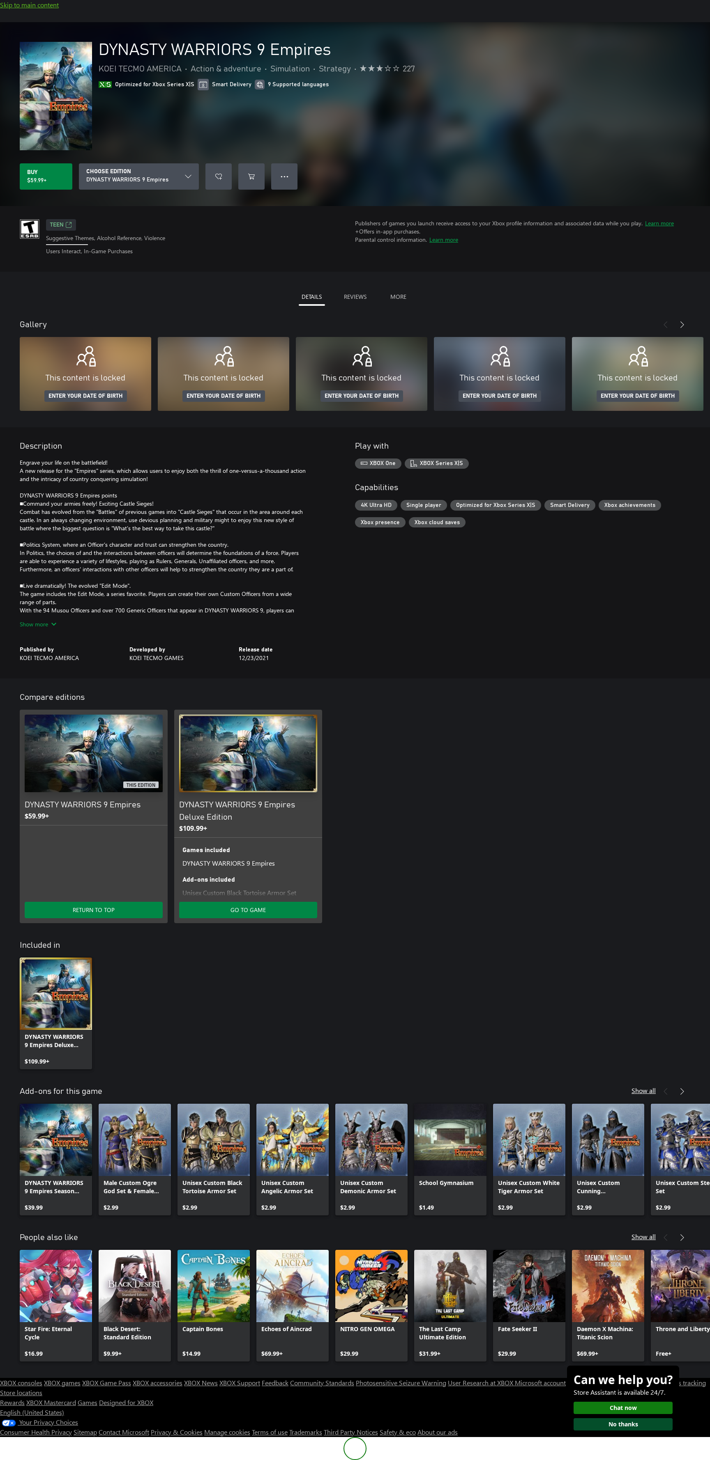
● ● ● (284, 176)
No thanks (623, 1424)
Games (87, 1402)
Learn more (659, 223)
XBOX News (201, 1382)
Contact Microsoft (124, 1432)
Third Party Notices (351, 1432)
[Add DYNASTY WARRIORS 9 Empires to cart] (251, 176)
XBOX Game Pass (106, 1382)
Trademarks (305, 1432)
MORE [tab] (398, 296)
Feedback (275, 1382)
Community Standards (322, 1382)
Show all (644, 1090)
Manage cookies (227, 1432)
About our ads (437, 1432)
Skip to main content (29, 4)
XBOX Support (239, 1382)
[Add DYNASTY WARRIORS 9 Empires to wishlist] (218, 176)
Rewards (12, 1402)
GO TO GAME (248, 910)
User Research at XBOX (481, 1382)
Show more (34, 624)
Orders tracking (684, 1382)
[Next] (682, 324)
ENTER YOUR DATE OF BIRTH (85, 396)
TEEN (57, 225)
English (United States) (32, 1412)
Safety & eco (398, 1432)
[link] (56, 1013)
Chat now (623, 1408)
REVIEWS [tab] (355, 296)
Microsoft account (540, 1382)
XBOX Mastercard (51, 1402)
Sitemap (85, 1432)
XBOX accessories (157, 1382)
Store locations (21, 1392)
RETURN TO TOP (94, 910)
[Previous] (665, 324)
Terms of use (270, 1432)
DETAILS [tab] (312, 296)
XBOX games (62, 1382)
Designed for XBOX (126, 1402)
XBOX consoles (21, 1382)
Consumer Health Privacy (36, 1432)
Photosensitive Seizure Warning (401, 1382)
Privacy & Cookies (177, 1432)
